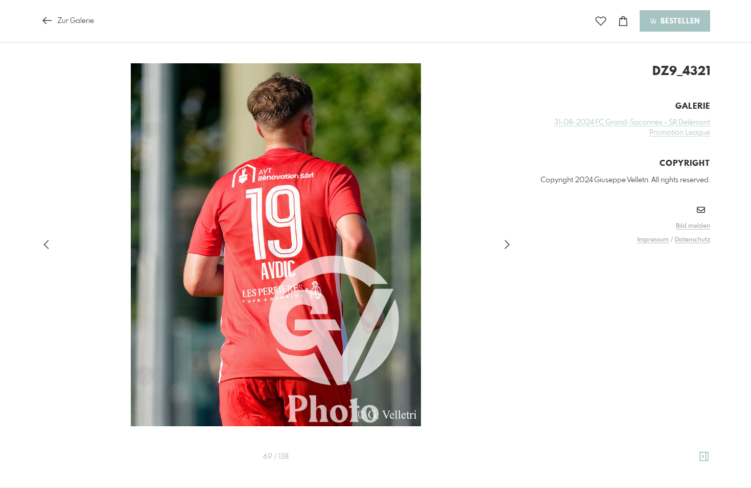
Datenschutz (692, 240)
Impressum (653, 240)
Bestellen (679, 21)
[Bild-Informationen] (704, 457)
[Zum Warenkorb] (623, 21)
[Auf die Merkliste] (601, 21)
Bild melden (693, 226)
